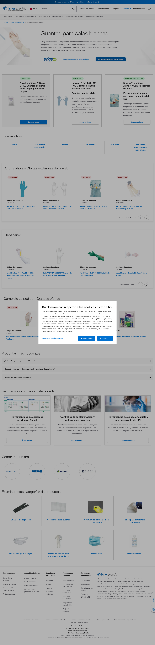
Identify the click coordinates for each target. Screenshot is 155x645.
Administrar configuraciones (52, 338)
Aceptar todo (105, 338)
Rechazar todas (86, 338)
